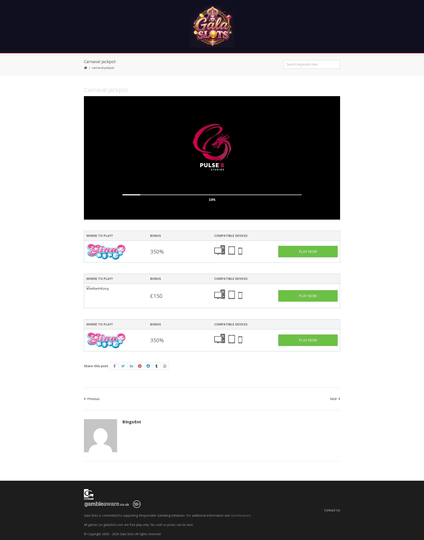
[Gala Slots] (212, 26)
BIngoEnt (131, 421)
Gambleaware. (241, 515)
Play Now (308, 251)
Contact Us (332, 510)
